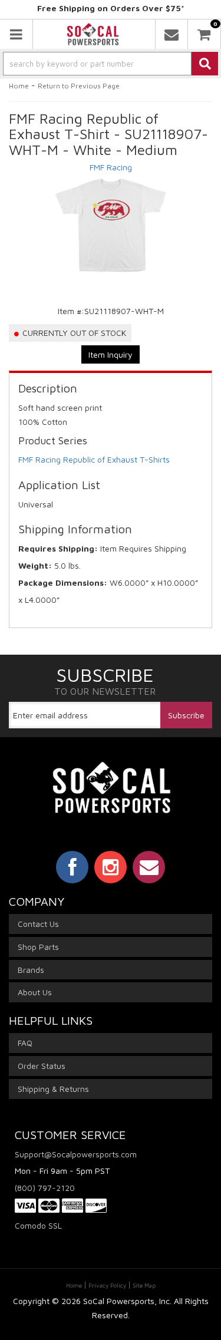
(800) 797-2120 (45, 1188)
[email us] (171, 34)
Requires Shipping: (58, 548)
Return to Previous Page (79, 85)
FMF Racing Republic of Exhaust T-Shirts (94, 459)
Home (19, 85)
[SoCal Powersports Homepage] (93, 34)
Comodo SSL (38, 1225)
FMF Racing (111, 167)
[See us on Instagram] (110, 867)
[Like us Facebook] (72, 867)
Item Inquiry (110, 354)
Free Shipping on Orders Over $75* (110, 8)
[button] (110, 63)
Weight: (35, 565)
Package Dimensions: (62, 582)
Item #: (71, 311)
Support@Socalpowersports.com (76, 1154)
